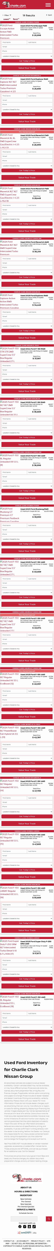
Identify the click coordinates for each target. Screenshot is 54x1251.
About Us (26, 1187)
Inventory (26, 1195)
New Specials (26, 1204)
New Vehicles (25, 1199)
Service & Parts (26, 1209)
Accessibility (23, 1241)
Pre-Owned (26, 1201)
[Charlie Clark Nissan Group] (14, 4)
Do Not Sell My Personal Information (29, 1243)
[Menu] (48, 5)
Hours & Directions (26, 1191)
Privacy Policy (38, 1241)
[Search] (49, 1218)
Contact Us (9, 1241)
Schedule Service (26, 1213)
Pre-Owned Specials (26, 1206)
